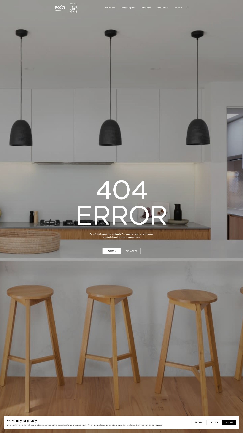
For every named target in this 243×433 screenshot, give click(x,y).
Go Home (111, 251)
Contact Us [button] (131, 251)
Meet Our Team (110, 8)
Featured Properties (128, 8)
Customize (214, 422)
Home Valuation (162, 8)
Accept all (229, 422)
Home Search (146, 8)
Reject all (198, 422)
